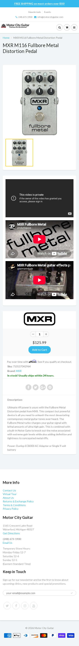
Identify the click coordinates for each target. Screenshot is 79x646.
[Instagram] (24, 605)
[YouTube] (33, 605)
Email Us (7, 542)
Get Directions (11, 533)
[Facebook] (16, 605)
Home (6, 37)
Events (47, 12)
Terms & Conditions (14, 505)
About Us (8, 497)
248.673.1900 (25, 17)
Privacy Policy (10, 508)
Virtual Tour (10, 494)
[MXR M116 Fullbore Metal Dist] (39, 102)
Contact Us (9, 490)
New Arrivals (34, 12)
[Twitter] (7, 605)
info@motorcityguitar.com (50, 17)
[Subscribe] (71, 593)
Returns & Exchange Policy (18, 501)
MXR (18, 370)
